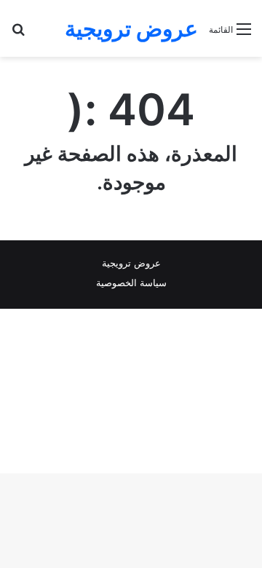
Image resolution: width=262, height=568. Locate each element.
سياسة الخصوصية (131, 282)
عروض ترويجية (131, 263)
